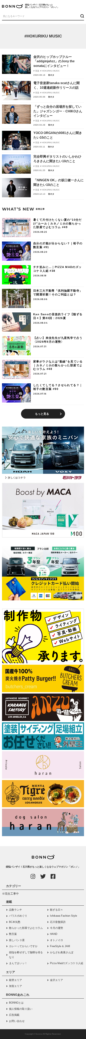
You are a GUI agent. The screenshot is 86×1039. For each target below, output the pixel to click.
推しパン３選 (17, 940)
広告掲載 (14, 1014)
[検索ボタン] (81, 16)
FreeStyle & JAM (60, 946)
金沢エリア (56, 980)
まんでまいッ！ (18, 963)
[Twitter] (43, 876)
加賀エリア (15, 986)
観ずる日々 (56, 909)
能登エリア (15, 980)
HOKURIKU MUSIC (50, 71)
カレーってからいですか (23, 946)
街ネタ (51, 75)
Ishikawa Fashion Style (63, 915)
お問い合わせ (17, 1021)
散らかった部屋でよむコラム (26, 927)
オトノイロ (56, 940)
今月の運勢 (56, 927)
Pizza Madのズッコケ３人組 (66, 963)
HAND (53, 933)
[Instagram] (33, 876)
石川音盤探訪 (58, 921)
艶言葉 (13, 933)
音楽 (37, 71)
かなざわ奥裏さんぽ (61, 952)
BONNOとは (16, 1002)
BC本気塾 (14, 921)
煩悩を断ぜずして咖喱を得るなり (26, 955)
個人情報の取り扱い (20, 1008)
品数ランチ (15, 909)
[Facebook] (53, 876)
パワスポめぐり (18, 915)
